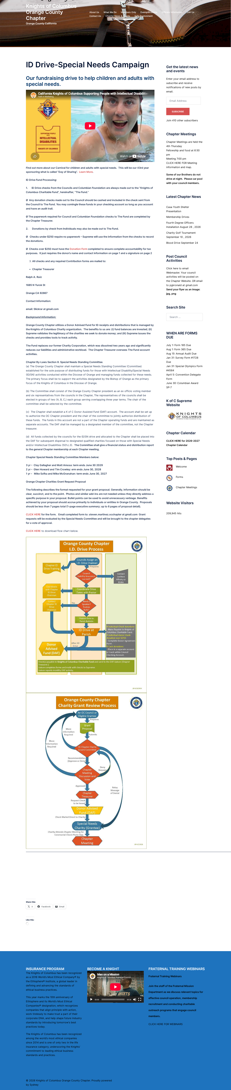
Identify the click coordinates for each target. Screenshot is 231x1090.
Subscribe (178, 111)
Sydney (34, 1084)
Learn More (86, 171)
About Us (94, 12)
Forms (179, 476)
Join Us (190, 12)
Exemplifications (148, 12)
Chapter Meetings (186, 487)
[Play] (91, 999)
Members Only (128, 12)
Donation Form (78, 248)
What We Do (110, 12)
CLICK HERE (33, 514)
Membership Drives (177, 216)
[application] (115, 987)
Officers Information (172, 12)
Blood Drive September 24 (182, 242)
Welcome (181, 466)
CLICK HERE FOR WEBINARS (165, 1024)
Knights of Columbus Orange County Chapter (51, 12)
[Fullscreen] (139, 999)
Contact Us (95, 16)
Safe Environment (144, 16)
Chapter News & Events (117, 16)
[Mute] (134, 999)
